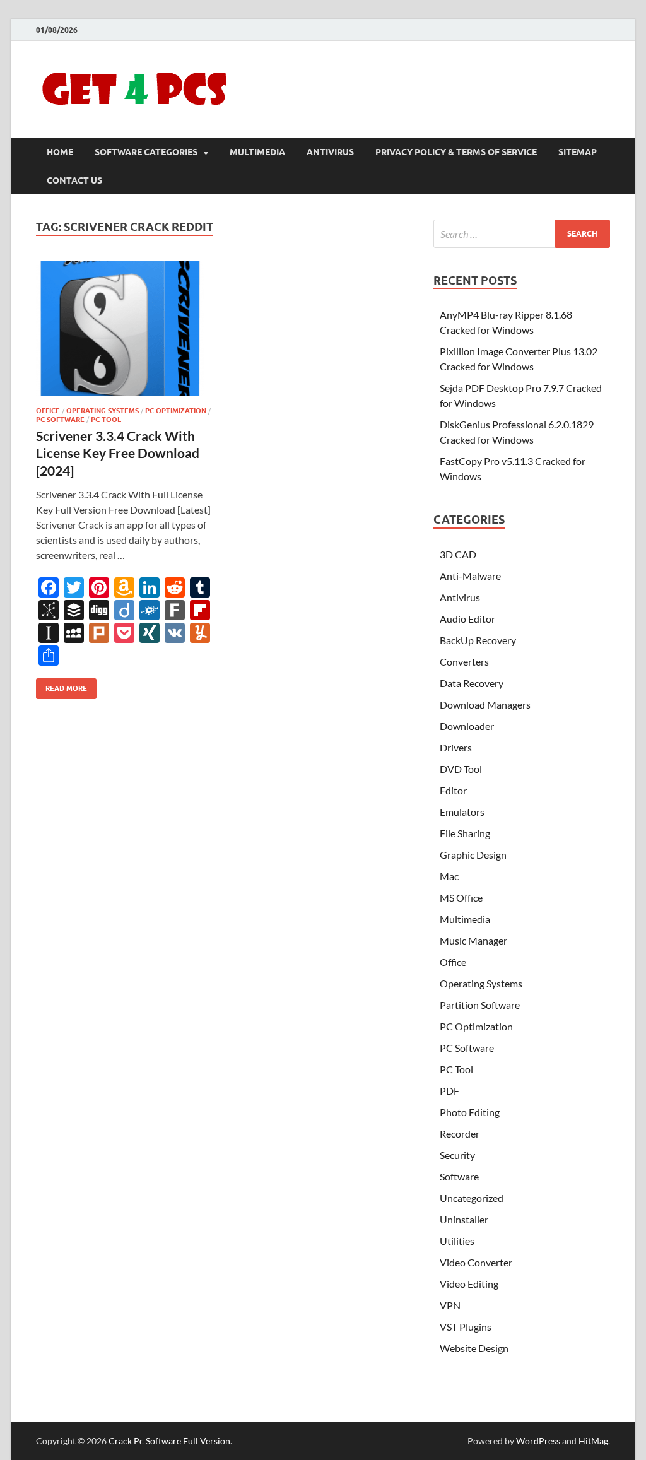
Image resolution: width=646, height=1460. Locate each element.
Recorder (459, 1133)
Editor (453, 790)
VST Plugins (465, 1327)
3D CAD (458, 554)
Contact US (74, 180)
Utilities (457, 1241)
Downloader (467, 726)
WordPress (538, 1440)
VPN (450, 1305)
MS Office (461, 898)
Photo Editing (470, 1112)
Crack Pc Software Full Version (169, 1440)
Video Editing (469, 1284)
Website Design (474, 1348)
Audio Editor (467, 619)
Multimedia (257, 152)
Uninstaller (464, 1219)
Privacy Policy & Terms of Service (456, 152)
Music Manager (473, 940)
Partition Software (480, 1005)
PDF (449, 1091)
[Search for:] (521, 234)
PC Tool (106, 419)
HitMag (593, 1440)
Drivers (456, 747)
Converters (464, 662)
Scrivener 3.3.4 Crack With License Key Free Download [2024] (117, 453)
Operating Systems (102, 410)
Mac (449, 876)
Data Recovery (471, 683)
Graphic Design (473, 855)
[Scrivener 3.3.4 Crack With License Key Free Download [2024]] (125, 328)
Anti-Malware (470, 576)
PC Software (60, 419)
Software (459, 1176)
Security (457, 1155)
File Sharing (465, 833)
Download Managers (485, 704)
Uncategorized (471, 1198)
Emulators (462, 812)
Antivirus (330, 152)
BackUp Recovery (478, 640)
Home (60, 152)
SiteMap (577, 152)
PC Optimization (175, 410)
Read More (61, 685)
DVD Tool (461, 769)
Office (48, 410)
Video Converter (476, 1262)
